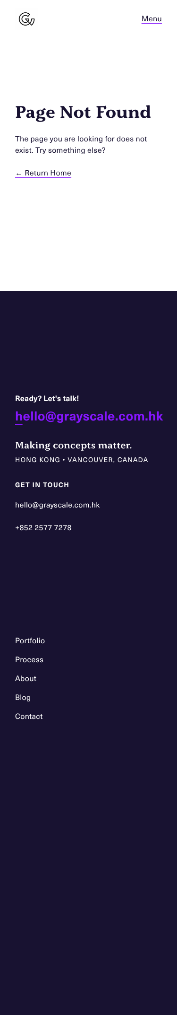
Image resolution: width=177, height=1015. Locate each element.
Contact (29, 716)
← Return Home (43, 173)
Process (29, 660)
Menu (152, 19)
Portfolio (30, 641)
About (25, 678)
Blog (23, 697)
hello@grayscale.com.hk (89, 415)
